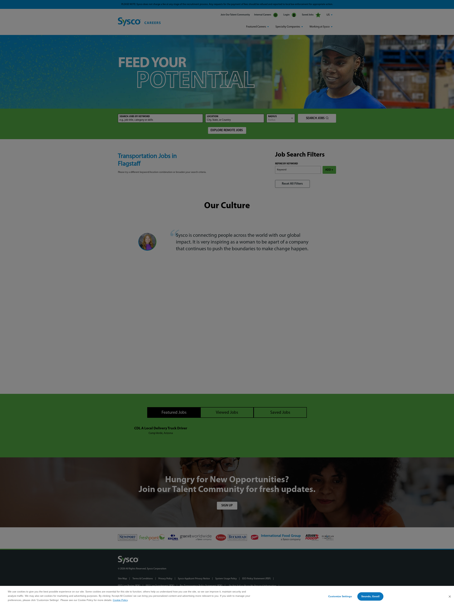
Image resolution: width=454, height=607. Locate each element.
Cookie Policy (120, 600)
